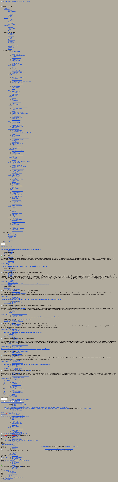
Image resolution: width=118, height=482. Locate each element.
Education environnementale (19, 404)
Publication (14, 356)
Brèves (10, 253)
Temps (13, 394)
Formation (10, 312)
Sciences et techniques (14, 413)
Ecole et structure (16, 430)
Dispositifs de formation (18, 315)
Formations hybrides (17, 320)
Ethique (14, 461)
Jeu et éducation (16, 329)
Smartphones (15, 379)
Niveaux (6, 470)
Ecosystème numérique (18, 388)
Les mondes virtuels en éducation (20, 376)
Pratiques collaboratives (18, 377)
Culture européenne (17, 457)
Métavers (14, 419)
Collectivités (11, 274)
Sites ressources (16, 412)
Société (10, 427)
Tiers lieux (14, 452)
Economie (14, 431)
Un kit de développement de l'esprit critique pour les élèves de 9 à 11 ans (24, 266)
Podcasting (14, 378)
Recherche (11, 261)
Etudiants (10, 281)
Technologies (11, 262)
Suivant (6, 394)
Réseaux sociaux (12, 395)
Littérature (14, 311)
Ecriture (14, 336)
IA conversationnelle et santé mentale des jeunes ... (13, 456)
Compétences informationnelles (20, 345)
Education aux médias (17, 350)
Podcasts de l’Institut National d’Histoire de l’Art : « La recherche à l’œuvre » (25, 284)
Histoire (14, 405)
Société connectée (16, 441)
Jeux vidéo (14, 333)
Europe (13, 445)
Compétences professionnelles (19, 314)
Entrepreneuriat (16, 360)
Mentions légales (45, 446)
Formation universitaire (17, 321)
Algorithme (14, 396)
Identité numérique (16, 352)
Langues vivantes (16, 339)
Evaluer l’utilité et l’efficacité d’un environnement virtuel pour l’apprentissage (25, 349)
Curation (14, 347)
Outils (9, 267)
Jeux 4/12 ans (15, 330)
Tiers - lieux (15, 467)
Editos (6, 368)
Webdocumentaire (16, 385)
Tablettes (14, 382)
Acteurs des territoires (17, 429)
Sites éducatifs (15, 409)
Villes (13, 453)
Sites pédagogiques (17, 410)
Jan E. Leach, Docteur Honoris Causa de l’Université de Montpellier (21, 440)
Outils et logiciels (16, 421)
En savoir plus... (5, 263)
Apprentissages (16, 292)
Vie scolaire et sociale (17, 469)
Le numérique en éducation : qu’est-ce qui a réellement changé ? (21, 332)
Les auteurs (7, 479)
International (15, 447)
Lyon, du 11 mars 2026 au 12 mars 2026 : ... (12, 477)
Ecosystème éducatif (17, 432)
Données (14, 398)
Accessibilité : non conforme (71, 446)
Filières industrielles (13, 283)
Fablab (13, 372)
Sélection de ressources (14, 400)
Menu (2, 244)
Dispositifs (7, 270)
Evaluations (15, 297)
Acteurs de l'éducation (9, 270)
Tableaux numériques (17, 381)
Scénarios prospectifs (17, 392)
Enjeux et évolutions (17, 317)
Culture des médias (17, 346)
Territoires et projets (17, 443)
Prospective (11, 387)
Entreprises (11, 280)
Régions (14, 448)
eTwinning (14, 386)
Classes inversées (16, 369)
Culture (13, 307)
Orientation (14, 365)
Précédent (7, 380)
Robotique (14, 425)
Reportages (7, 336)
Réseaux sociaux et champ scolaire (21, 399)
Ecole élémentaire (12, 474)
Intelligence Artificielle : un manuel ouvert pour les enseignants (21, 249)
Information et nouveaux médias (20, 351)
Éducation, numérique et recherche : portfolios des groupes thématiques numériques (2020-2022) (31, 299)
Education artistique (17, 403)
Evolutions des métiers (17, 363)
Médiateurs (11, 285)
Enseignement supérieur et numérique (21, 319)
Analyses (10, 265)
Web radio (14, 383)
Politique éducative (16, 391)
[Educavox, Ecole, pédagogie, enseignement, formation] (15, 1)
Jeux (9, 328)
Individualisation (16, 298)
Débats (10, 248)
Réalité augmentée (16, 422)
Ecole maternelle (12, 472)
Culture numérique (16, 296)
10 (5, 393)
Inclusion (14, 463)
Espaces (14, 390)
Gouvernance (15, 462)
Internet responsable (17, 354)
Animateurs (11, 271)
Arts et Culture (11, 303)
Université (10, 478)
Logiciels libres (15, 418)
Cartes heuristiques (17, 368)
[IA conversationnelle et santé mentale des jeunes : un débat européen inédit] (15, 439)
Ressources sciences (17, 423)
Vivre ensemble (12, 454)
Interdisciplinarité (16, 301)
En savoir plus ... (5, 436)
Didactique (11, 257)
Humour (14, 337)
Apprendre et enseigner (14, 289)
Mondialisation (15, 436)
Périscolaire (11, 471)
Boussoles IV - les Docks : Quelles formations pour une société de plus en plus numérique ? (30, 317)
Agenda (10, 254)
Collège (10, 475)
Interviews (10, 250)
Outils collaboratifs (16, 324)
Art (12, 305)
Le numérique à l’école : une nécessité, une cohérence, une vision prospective (25, 364)
